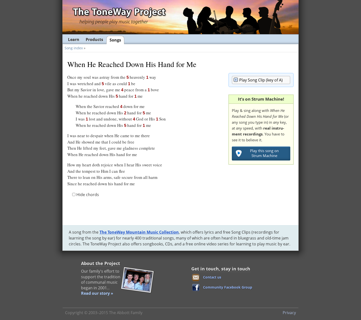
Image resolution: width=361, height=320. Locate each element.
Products (94, 39)
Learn (73, 39)
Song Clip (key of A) (261, 80)
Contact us (212, 277)
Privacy (289, 312)
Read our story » (97, 293)
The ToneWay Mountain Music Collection (139, 232)
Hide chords (87, 194)
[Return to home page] (119, 17)
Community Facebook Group (227, 287)
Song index (74, 48)
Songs (115, 40)
